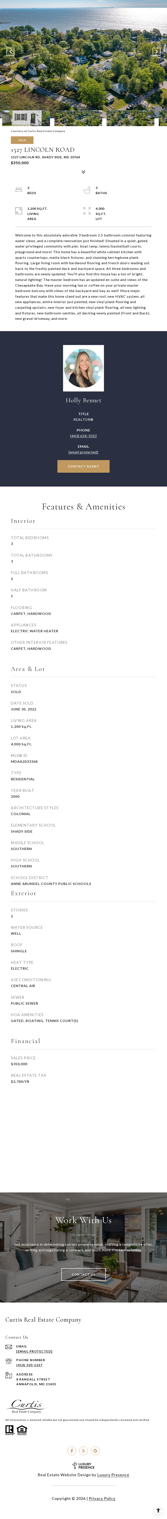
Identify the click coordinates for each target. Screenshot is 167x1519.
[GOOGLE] (95, 1450)
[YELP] (83, 1450)
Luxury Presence (113, 1474)
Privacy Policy (102, 1498)
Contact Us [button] (83, 1274)
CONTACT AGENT (83, 466)
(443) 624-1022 (83, 436)
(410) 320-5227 (29, 1365)
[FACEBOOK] (71, 1450)
